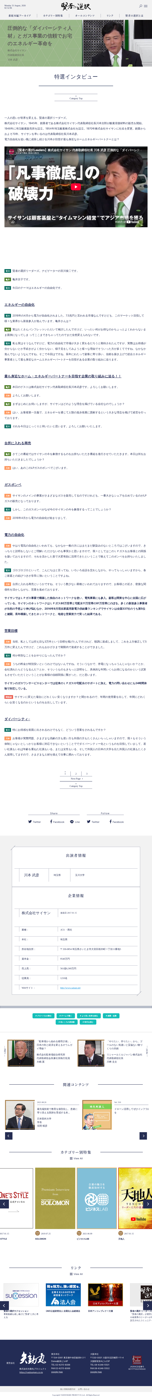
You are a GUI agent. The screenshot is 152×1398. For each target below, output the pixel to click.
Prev (8, 1136)
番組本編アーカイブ (19, 15)
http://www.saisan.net (70, 988)
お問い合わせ (84, 1389)
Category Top (76, 98)
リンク (110, 15)
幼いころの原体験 (67, 1022)
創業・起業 (112, 1016)
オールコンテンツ (85, 15)
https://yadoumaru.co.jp (31, 1372)
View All (78, 1158)
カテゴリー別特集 (53, 15)
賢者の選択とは (134, 15)
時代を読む (88, 1022)
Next (143, 1136)
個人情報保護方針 (68, 1389)
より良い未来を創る (90, 1016)
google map (57, 1372)
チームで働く (66, 1016)
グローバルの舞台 (44, 1016)
